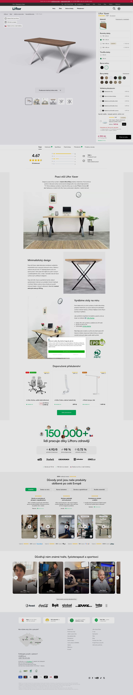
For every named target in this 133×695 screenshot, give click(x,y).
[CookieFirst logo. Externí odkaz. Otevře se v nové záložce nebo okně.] (49, 339)
